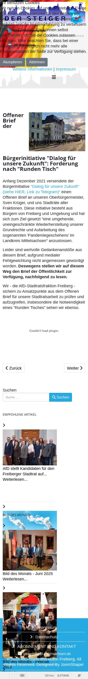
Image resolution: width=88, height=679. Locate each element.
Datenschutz (46, 637)
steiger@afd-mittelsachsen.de (47, 654)
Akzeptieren (12, 62)
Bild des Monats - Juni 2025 (28, 573)
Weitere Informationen (32, 69)
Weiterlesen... (15, 479)
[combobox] (26, 397)
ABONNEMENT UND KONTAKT (46, 646)
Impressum (46, 627)
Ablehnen (37, 62)
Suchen (9, 390)
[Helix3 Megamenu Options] (54, 77)
